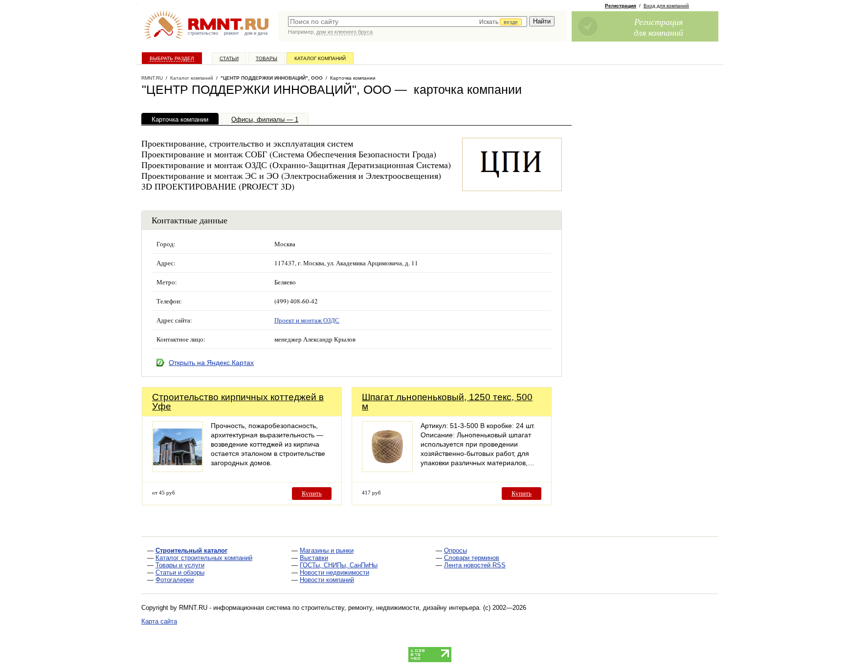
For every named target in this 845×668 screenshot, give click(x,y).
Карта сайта (159, 621)
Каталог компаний (320, 58)
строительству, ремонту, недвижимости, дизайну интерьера (390, 607)
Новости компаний (327, 579)
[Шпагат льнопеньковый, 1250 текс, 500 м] (387, 469)
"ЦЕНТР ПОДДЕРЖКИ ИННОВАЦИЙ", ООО (272, 78)
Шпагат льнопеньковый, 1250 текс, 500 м (447, 401)
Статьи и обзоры (180, 572)
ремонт (231, 33)
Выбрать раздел (172, 58)
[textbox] (407, 21)
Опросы (455, 550)
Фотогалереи (175, 579)
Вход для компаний (666, 5)
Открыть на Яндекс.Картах (211, 362)
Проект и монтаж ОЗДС (306, 320)
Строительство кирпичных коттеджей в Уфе (238, 401)
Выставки (314, 557)
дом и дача (256, 33)
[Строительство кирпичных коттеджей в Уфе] (177, 469)
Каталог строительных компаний (204, 557)
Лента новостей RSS (475, 565)
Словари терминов (471, 557)
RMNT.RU (152, 78)
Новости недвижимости (334, 572)
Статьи (229, 58)
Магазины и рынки (327, 550)
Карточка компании (180, 119)
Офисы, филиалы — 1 (264, 119)
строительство (203, 33)
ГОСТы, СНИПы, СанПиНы (339, 565)
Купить (312, 493)
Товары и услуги (180, 565)
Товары (266, 58)
